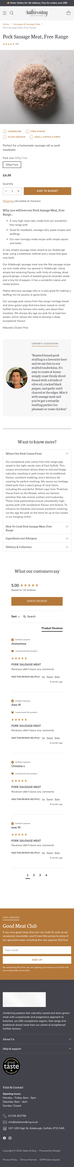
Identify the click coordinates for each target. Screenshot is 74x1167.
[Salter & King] (37, 13)
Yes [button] (43, 676)
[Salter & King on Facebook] (4, 1138)
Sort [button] (14, 616)
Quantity (8, 184)
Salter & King (29, 1150)
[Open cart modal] (68, 13)
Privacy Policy (10, 1159)
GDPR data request (50, 1159)
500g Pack (12, 164)
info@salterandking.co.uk (23, 1122)
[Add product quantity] (18, 191)
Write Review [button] (37, 601)
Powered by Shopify (49, 1150)
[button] (27, 875)
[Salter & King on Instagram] (10, 1138)
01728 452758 (17, 1116)
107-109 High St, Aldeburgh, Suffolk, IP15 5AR (36, 1128)
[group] (37, 585)
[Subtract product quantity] (6, 191)
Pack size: (15, 158)
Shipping (8, 201)
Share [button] (57, 676)
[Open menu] (4, 13)
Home (6, 24)
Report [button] (50, 676)
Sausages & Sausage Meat (26, 24)
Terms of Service (28, 1159)
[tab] (52, 628)
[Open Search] (11, 13)
